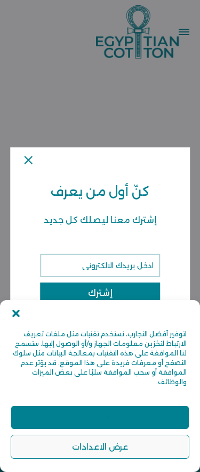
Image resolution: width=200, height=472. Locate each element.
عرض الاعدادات (100, 447)
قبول (100, 417)
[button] (16, 313)
